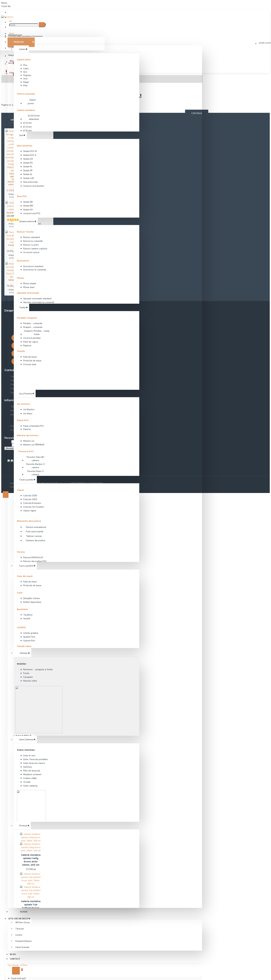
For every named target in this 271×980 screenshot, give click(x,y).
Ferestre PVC (26, 451)
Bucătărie (22, 609)
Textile (21, 351)
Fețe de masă (24, 576)
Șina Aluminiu (24, 145)
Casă (19, 592)
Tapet (20, 490)
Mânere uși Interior (27, 435)
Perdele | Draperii (27, 318)
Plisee (20, 278)
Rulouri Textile (25, 231)
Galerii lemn (24, 59)
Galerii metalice (26, 110)
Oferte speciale (26, 94)
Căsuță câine (24, 646)
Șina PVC (22, 196)
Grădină (21, 627)
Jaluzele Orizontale (28, 293)
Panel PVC (23, 420)
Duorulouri (23, 260)
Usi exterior (23, 404)
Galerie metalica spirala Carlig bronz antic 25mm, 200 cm (30, 860)
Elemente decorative (29, 521)
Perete (21, 552)
